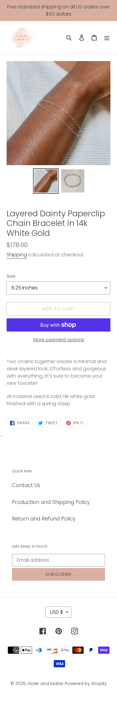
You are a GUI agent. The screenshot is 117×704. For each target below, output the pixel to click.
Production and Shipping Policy (51, 502)
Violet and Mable (45, 684)
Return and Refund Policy (43, 518)
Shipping (17, 254)
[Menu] (106, 38)
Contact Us (26, 485)
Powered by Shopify (86, 684)
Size (11, 276)
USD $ (56, 612)
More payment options (58, 339)
